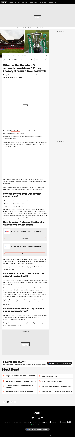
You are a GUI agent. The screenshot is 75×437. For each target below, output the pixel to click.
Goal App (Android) (44, 422)
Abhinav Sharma (7, 55)
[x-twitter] (36, 417)
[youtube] (42, 417)
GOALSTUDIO (53, 2)
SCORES (11, 2)
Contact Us (7, 422)
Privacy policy (27, 422)
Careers (35, 422)
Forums (24, 2)
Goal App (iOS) (55, 422)
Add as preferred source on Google (60, 363)
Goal (10, 435)
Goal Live (64, 422)
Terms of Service (16, 422)
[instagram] (39, 417)
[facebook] (33, 417)
